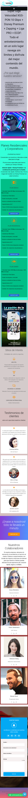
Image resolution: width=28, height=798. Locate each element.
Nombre (5, 742)
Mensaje (5, 759)
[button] (17, 795)
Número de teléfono (7, 753)
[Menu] (14, 9)
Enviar (14, 774)
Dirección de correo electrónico (10, 747)
